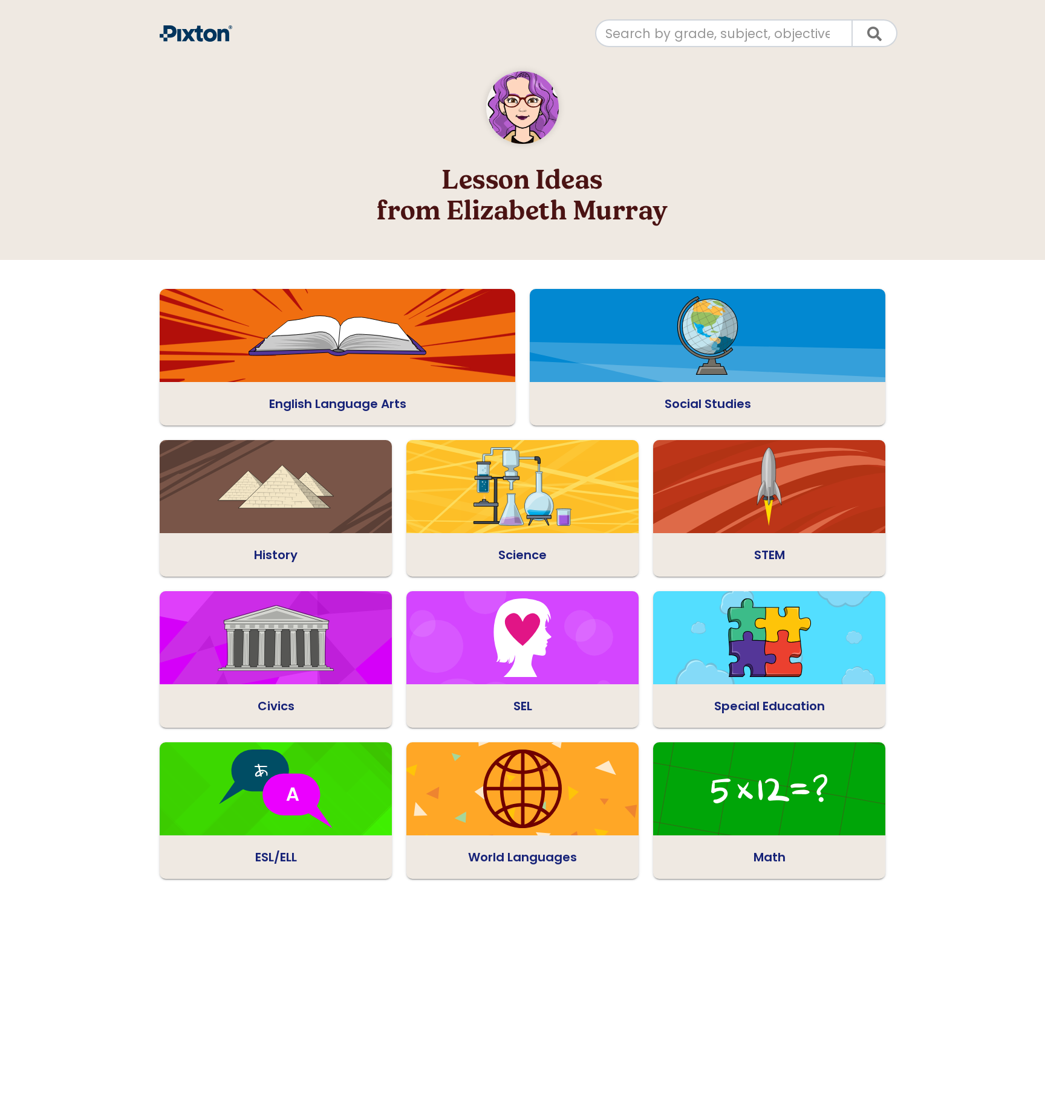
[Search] (875, 33)
